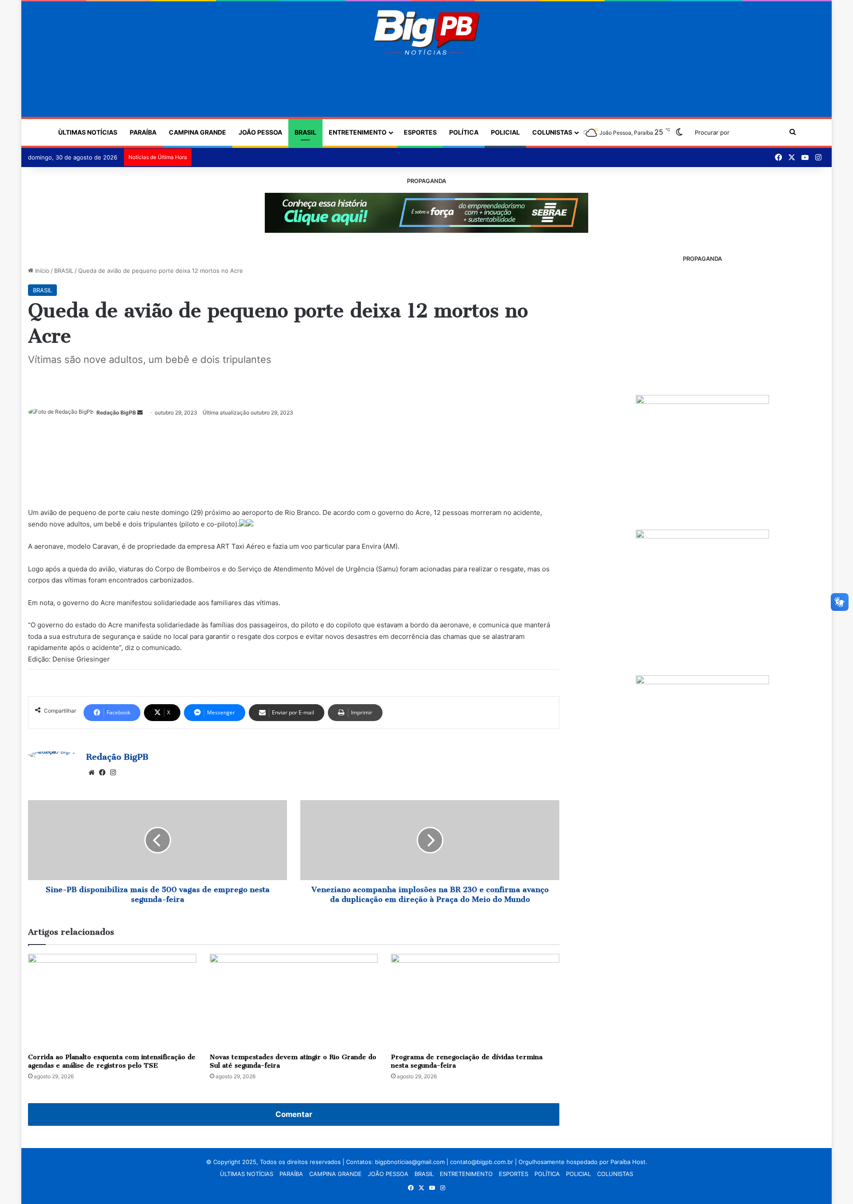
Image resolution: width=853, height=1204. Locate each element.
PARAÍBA (143, 132)
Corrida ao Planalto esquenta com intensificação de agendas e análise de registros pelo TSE (111, 1061)
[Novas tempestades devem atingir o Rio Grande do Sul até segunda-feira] (294, 1001)
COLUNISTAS (552, 132)
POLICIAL (505, 132)
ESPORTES (420, 132)
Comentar (293, 1114)
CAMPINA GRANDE (197, 132)
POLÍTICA (463, 132)
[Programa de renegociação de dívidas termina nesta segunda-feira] (475, 1001)
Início (41, 270)
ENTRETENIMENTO (358, 132)
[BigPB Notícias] (426, 32)
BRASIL (305, 132)
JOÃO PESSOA (260, 132)
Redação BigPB (116, 412)
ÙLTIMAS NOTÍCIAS (87, 132)
